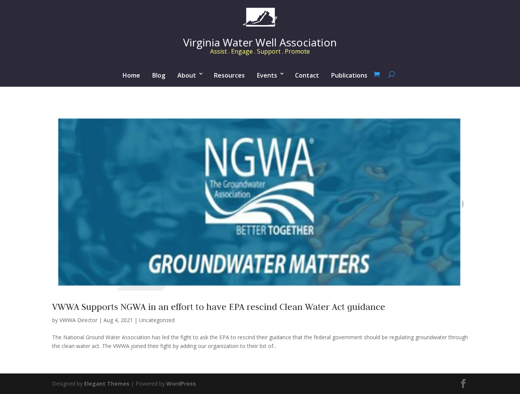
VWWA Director (78, 320)
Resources (229, 75)
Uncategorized (157, 320)
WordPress (181, 383)
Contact (307, 75)
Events (267, 75)
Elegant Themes (106, 383)
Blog (158, 75)
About (186, 75)
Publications (349, 75)
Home (131, 75)
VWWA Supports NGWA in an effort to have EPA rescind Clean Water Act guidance (218, 306)
